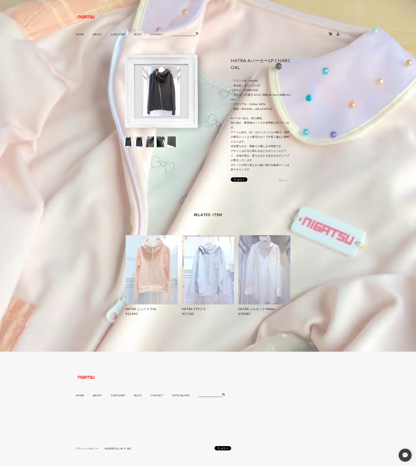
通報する (283, 180)
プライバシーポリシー (87, 448)
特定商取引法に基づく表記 (118, 448)
